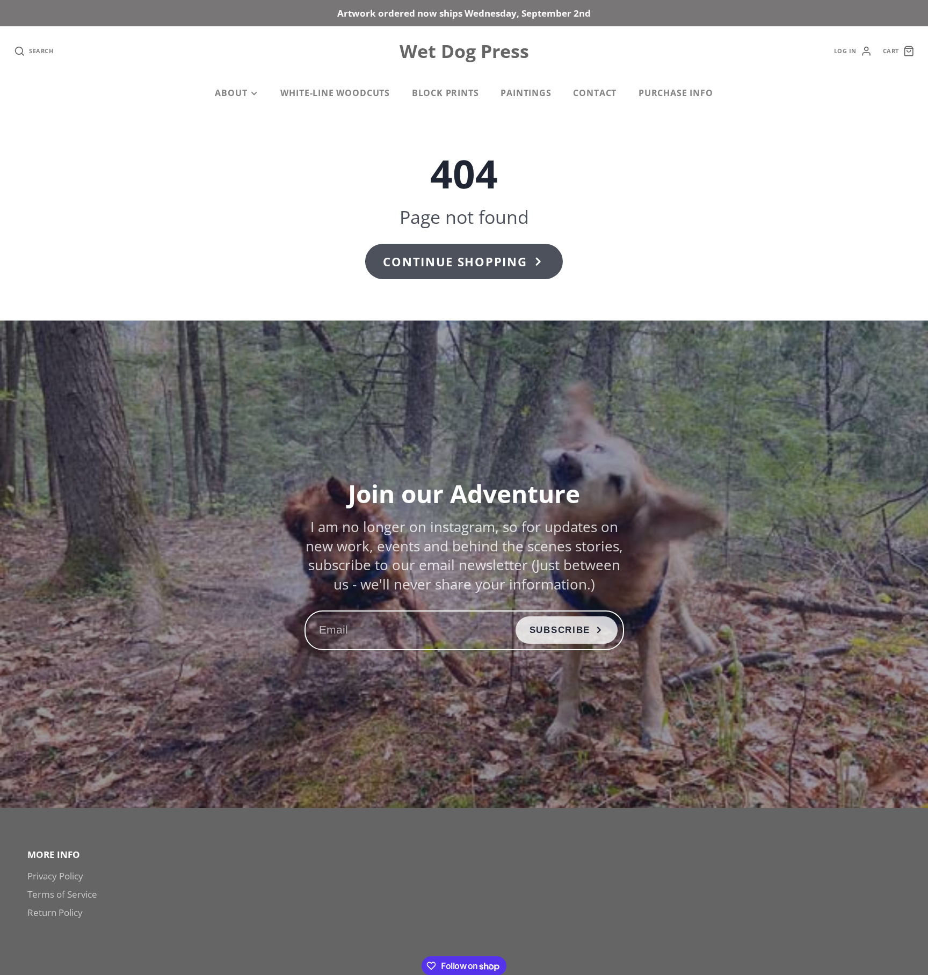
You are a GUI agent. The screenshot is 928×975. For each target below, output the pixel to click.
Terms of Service (62, 894)
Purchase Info (676, 93)
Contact (595, 93)
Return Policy (55, 912)
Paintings (526, 93)
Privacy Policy (55, 876)
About (231, 93)
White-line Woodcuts (335, 93)
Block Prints (445, 93)
